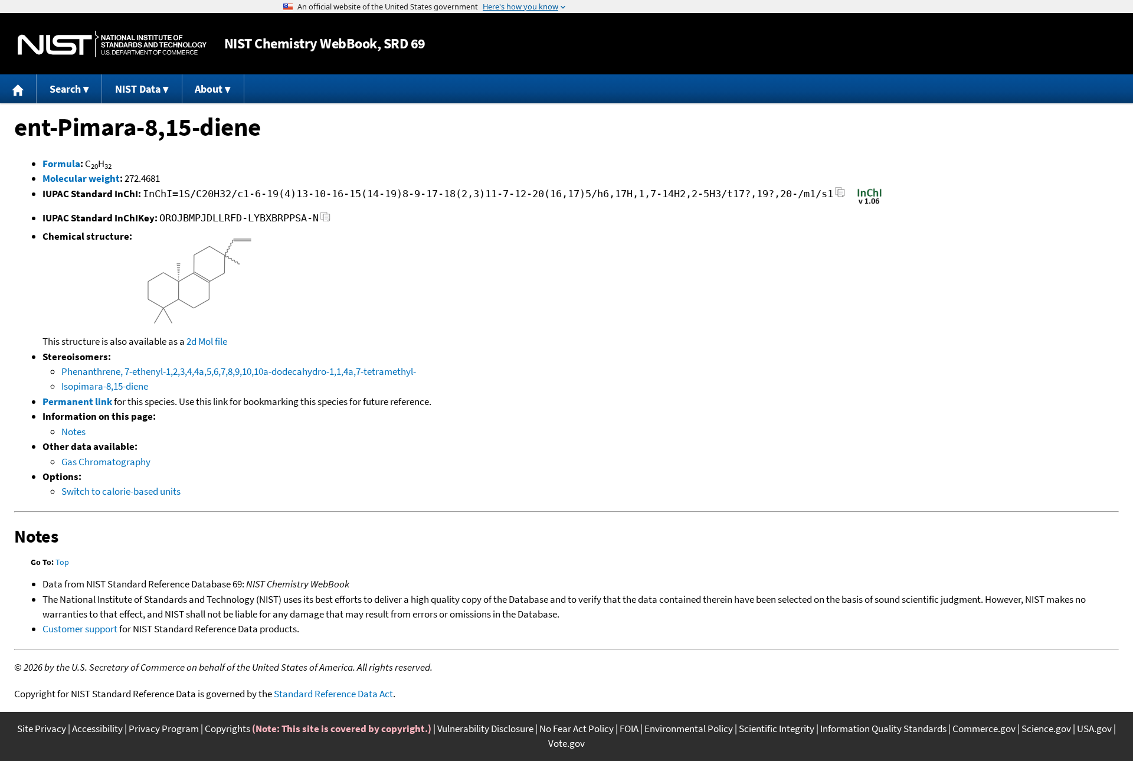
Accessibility (97, 728)
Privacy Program (164, 728)
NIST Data (138, 89)
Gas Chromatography (105, 461)
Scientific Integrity (776, 728)
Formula (61, 163)
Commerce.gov (984, 728)
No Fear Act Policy (576, 728)
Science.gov (1046, 728)
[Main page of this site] (18, 88)
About (208, 89)
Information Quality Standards (883, 728)
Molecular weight (81, 178)
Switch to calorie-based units (121, 491)
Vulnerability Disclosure (485, 728)
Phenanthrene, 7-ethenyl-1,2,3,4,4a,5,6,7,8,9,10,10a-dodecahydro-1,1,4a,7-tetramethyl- (238, 371)
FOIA (629, 728)
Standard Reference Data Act (333, 693)
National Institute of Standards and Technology (112, 44)
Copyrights (227, 728)
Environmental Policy (688, 728)
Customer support (79, 628)
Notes (73, 431)
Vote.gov (566, 743)
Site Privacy (41, 728)
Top (62, 562)
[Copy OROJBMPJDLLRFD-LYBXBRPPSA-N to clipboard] (325, 220)
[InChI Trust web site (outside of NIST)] (869, 203)
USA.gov (1094, 728)
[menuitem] (18, 88)
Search (65, 89)
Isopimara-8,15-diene (104, 386)
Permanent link (77, 401)
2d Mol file (206, 341)
